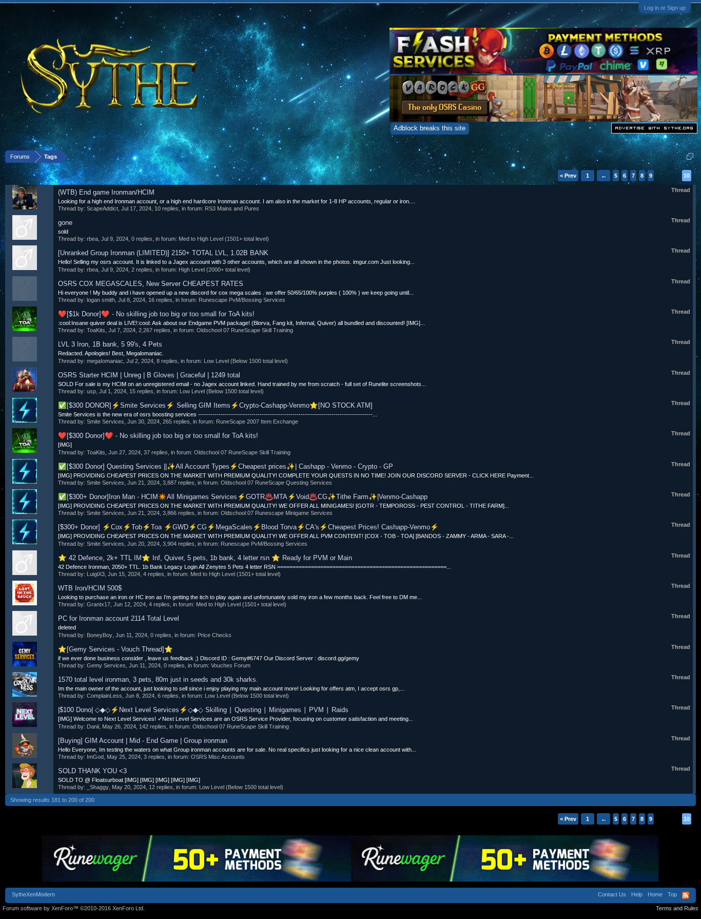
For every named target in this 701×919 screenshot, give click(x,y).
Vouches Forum (230, 665)
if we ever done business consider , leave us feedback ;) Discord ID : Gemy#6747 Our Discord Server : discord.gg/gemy (208, 658)
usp (91, 391)
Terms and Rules (677, 908)
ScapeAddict (102, 208)
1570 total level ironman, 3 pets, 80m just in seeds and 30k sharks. (158, 679)
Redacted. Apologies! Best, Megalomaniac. (111, 353)
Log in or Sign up (665, 8)
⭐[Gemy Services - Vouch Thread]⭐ (115, 649)
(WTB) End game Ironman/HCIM (106, 192)
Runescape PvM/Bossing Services (242, 300)
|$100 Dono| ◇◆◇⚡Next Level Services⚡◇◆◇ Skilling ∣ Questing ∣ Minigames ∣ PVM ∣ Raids (203, 710)
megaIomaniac (105, 361)
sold (63, 231)
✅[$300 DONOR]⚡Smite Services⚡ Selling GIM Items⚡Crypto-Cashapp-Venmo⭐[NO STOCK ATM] (215, 405)
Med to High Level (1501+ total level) (224, 239)
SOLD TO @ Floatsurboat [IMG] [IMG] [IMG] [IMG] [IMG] (129, 780)
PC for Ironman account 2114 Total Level (118, 618)
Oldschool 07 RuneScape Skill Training (245, 330)
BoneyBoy (99, 635)
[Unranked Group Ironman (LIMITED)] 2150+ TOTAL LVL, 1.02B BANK (163, 253)
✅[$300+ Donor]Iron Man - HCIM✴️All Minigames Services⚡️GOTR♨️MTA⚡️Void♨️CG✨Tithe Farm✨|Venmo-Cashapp (242, 497)
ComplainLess (104, 696)
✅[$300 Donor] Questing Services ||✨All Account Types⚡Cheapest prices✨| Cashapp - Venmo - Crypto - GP (225, 466)
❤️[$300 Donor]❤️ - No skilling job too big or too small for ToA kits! (158, 435)
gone (65, 222)
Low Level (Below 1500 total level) (246, 361)
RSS (685, 895)
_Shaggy (98, 787)
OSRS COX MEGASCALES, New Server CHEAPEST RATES (150, 284)
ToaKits (96, 330)
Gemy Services (106, 665)
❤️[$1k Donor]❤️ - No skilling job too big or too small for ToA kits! (156, 314)
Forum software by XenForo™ (74, 908)
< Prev (568, 176)
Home (655, 894)
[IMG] (65, 445)
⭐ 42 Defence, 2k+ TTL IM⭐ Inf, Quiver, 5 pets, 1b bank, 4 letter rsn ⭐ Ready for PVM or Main (205, 558)
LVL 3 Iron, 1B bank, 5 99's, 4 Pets (110, 344)
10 (687, 176)
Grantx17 (98, 604)
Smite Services (105, 421)
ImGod (95, 757)
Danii (93, 726)
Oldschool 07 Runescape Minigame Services (277, 513)
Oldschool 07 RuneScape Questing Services (276, 483)
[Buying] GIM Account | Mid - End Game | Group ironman (142, 740)
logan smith (101, 300)
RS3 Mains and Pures (232, 208)
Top (672, 894)
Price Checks (214, 635)
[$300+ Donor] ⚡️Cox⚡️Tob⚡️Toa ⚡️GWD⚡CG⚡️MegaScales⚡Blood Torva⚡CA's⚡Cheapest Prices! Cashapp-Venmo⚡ (248, 527)
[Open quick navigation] (690, 156)
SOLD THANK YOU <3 (92, 771)
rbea (92, 239)
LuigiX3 (96, 574)
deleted (67, 627)
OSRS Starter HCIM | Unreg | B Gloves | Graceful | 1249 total (149, 375)
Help (636, 894)
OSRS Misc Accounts (218, 757)
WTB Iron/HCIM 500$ (90, 588)
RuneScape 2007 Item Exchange (257, 421)
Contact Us (612, 894)
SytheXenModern (33, 894)
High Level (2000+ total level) (214, 269)
